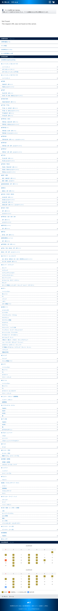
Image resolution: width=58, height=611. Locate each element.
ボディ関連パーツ (6, 303)
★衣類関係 (4, 532)
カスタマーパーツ (6, 213)
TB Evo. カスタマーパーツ (8, 172)
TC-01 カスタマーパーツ (8, 160)
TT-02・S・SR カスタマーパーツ (10, 110)
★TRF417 (3, 149)
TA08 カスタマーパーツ (8, 87)
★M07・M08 (4, 175)
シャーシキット (6, 67)
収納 (3, 518)
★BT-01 (3, 231)
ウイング (4, 358)
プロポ (4, 435)
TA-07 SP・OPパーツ (7, 93)
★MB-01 (3, 188)
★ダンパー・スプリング (7, 264)
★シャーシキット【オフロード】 (9, 75)
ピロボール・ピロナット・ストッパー (11, 344)
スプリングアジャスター (8, 272)
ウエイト (4, 479)
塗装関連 (4, 488)
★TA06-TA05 (4, 98)
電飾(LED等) (5, 352)
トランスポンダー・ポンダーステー (11, 523)
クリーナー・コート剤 (7, 529)
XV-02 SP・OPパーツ (7, 197)
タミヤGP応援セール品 (7, 53)
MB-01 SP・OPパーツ (8, 191)
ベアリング (5, 349)
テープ (4, 502)
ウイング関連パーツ (7, 361)
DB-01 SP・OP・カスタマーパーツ (10, 252)
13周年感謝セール (5, 41)
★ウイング (4, 355)
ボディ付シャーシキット (8, 69)
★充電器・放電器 (5, 459)
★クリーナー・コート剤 (7, 526)
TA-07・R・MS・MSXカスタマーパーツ (12, 95)
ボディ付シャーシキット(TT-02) (10, 71)
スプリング (5, 270)
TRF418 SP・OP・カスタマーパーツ (12, 145)
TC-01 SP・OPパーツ (7, 158)
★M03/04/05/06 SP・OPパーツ (9, 184)
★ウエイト (4, 476)
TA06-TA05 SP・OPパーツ (9, 102)
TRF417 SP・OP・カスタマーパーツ (12, 152)
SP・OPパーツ (6, 211)
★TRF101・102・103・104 (8, 216)
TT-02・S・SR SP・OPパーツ (10, 108)
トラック (4, 298)
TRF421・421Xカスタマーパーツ (10, 124)
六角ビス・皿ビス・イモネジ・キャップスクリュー (15, 339)
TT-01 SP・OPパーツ (7, 115)
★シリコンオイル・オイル (8, 405)
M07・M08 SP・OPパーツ (9, 178)
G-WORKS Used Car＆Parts (8, 60)
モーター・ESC (6, 453)
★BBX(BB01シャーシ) (7, 238)
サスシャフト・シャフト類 (9, 327)
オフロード (5, 374)
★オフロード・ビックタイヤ (8, 256)
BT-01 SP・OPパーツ (8, 234)
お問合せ (46, 605)
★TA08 (3, 81)
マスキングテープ (6, 490)
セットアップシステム (7, 513)
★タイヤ (3, 364)
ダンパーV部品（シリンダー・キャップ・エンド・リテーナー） (18, 285)
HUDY (3, 410)
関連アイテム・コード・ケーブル (10, 455)
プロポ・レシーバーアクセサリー (10, 440)
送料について (34, 605)
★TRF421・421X (5, 118)
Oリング (4, 282)
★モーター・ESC (5, 450)
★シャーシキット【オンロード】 (9, 63)
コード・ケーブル (6, 473)
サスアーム (5, 325)
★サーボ (3, 444)
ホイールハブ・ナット (7, 337)
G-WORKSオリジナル (6, 49)
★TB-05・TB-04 (5, 164)
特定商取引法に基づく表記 (15, 605)
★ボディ (3, 288)
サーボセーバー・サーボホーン (10, 334)
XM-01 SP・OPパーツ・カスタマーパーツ (13, 204)
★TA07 (3, 90)
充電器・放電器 (6, 462)
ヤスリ (4, 493)
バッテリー (5, 470)
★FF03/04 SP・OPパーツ (8, 244)
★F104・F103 (5, 208)
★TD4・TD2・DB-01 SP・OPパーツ (11, 248)
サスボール (5, 322)
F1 (2, 296)
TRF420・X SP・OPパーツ (9, 130)
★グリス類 (4, 419)
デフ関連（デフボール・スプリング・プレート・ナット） (17, 347)
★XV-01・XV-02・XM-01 (7, 194)
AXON (3, 413)
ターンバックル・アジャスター (10, 332)
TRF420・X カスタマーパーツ (10, 133)
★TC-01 (3, 155)
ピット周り (5, 520)
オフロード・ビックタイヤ (9, 390)
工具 (3, 510)
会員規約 (41, 605)
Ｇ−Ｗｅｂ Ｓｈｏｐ (10, 2)
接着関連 (4, 402)
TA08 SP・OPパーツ (7, 84)
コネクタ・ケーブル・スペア (9, 464)
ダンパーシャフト (6, 277)
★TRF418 (3, 142)
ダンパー (4, 267)
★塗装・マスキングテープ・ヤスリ (10, 482)
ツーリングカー (6, 291)
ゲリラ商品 (4, 45)
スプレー (4, 486)
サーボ (4, 447)
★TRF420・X (4, 127)
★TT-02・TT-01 (5, 105)
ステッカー (5, 499)
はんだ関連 (5, 515)
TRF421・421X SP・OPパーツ (10, 122)
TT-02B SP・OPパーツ (8, 113)
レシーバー (5, 438)
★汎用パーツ (4, 307)
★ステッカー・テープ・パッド (9, 496)
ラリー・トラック (6, 377)
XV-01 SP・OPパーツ (7, 202)
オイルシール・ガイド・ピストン (10, 280)
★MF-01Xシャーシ (6, 225)
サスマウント (5, 317)
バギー (4, 301)
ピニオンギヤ (5, 310)
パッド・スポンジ (6, 504)
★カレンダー (4, 539)
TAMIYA (4, 408)
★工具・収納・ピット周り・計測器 (10, 507)
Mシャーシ (5, 294)
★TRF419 (3, 136)
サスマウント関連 (6, 320)
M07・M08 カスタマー (8, 180)
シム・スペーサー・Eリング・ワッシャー (12, 342)
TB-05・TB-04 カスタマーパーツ (10, 169)
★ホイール (4, 380)
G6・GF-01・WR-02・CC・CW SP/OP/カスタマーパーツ (17, 259)
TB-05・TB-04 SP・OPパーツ (9, 167)
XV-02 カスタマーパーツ (8, 199)
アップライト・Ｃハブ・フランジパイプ (12, 330)
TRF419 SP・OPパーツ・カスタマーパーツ (13, 139)
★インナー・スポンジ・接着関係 (9, 396)
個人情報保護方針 (26, 605)
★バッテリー (4, 467)
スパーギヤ (5, 312)
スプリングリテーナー (7, 275)
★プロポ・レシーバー (6, 432)
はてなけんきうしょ (7, 429)
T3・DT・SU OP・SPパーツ (9, 261)
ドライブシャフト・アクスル (9, 315)
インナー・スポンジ (7, 399)
